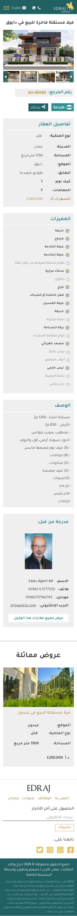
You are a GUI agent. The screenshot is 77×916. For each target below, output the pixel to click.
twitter (40, 850)
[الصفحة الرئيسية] (59, 7)
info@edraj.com (26, 7)
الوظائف (45, 798)
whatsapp (60, 850)
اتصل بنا (62, 798)
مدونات (28, 798)
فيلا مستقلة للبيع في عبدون (44, 713)
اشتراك (64, 827)
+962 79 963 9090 (34, 7)
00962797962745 (39, 598)
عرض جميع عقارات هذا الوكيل (38, 618)
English (16, 8)
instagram (50, 850)
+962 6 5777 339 (39, 8)
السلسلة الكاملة (39, 875)
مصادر (13, 798)
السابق (71, 76)
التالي (5, 76)
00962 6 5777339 (41, 589)
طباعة (59, 108)
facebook (70, 850)
